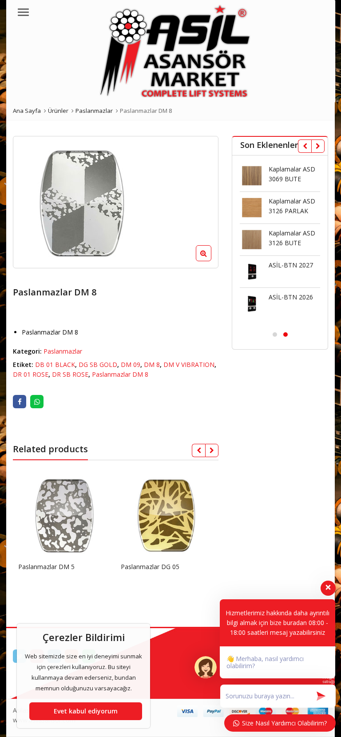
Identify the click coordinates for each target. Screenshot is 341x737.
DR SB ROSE (70, 374)
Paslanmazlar (63, 351)
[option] (115, 202)
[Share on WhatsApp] (37, 401)
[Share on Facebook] (19, 401)
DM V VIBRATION (188, 364)
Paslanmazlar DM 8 (120, 374)
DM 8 (152, 364)
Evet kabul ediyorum (86, 711)
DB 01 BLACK (55, 364)
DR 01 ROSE (30, 374)
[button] (210, 260)
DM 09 (130, 364)
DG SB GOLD (98, 364)
